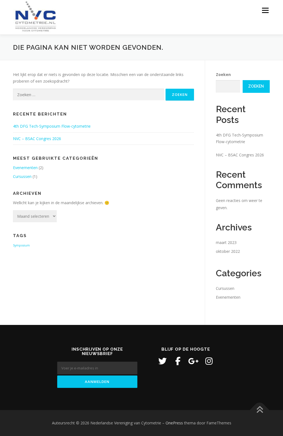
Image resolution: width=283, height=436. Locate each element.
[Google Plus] (193, 361)
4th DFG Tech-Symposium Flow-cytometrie (52, 126)
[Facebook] (178, 361)
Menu (265, 10)
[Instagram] (209, 361)
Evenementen (25, 167)
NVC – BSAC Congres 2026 (37, 138)
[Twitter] (162, 361)
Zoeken (223, 74)
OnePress (174, 423)
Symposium (21, 245)
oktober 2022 (228, 251)
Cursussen (22, 176)
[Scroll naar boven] (259, 410)
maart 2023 (226, 242)
